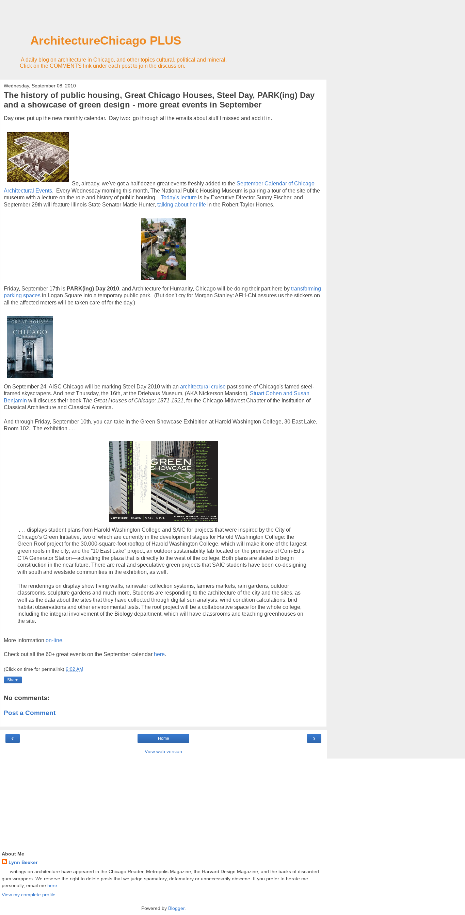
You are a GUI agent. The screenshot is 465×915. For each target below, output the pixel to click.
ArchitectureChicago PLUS (92, 40)
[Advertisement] (163, 18)
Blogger (176, 908)
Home (163, 738)
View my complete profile (28, 894)
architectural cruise (203, 386)
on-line (54, 640)
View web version (163, 751)
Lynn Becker (23, 862)
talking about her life (181, 204)
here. (53, 885)
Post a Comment (29, 712)
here (159, 654)
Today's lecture (179, 197)
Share (12, 680)
